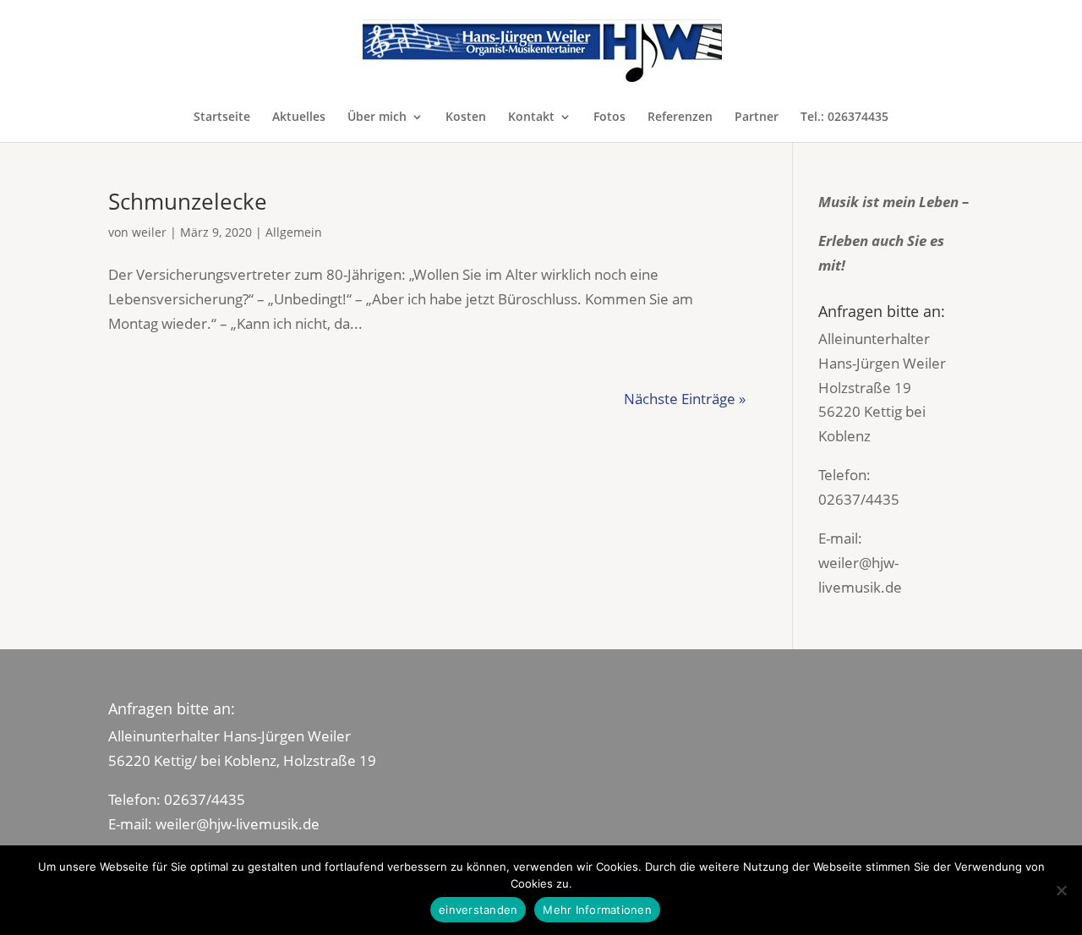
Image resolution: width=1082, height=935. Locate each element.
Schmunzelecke (187, 201)
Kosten (465, 117)
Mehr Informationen (597, 909)
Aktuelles (298, 117)
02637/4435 (858, 499)
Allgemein (293, 232)
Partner (757, 117)
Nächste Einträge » (685, 398)
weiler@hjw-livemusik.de (238, 824)
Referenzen (680, 117)
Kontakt (531, 117)
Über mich (377, 117)
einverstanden (478, 909)
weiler (149, 232)
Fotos (609, 117)
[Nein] (1060, 890)
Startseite (222, 117)
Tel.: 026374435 (844, 117)
